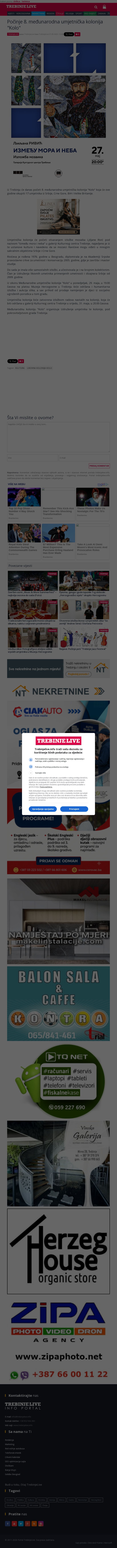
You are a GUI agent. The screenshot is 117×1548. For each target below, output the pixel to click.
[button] (58, 773)
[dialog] (58, 774)
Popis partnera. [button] (46, 787)
